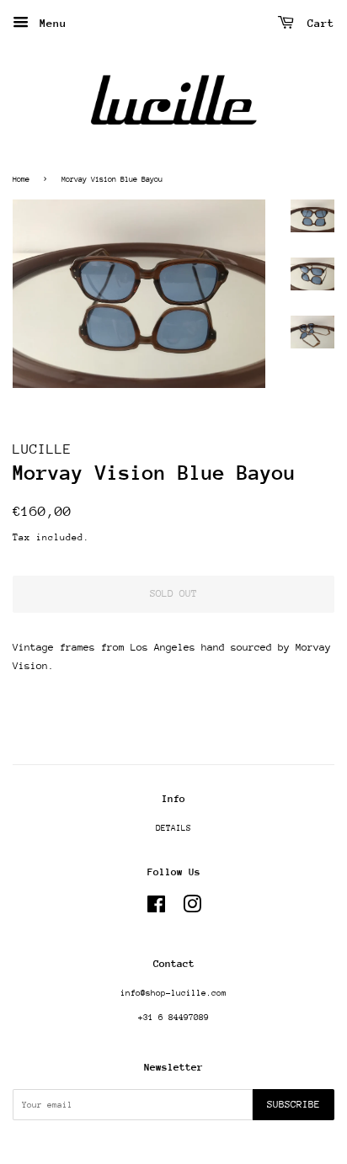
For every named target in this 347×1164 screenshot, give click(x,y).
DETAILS (173, 828)
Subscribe (293, 1104)
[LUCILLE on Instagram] (192, 909)
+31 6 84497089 (173, 1018)
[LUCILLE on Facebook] (156, 909)
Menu (50, 23)
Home (21, 178)
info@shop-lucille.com (173, 993)
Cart (317, 23)
